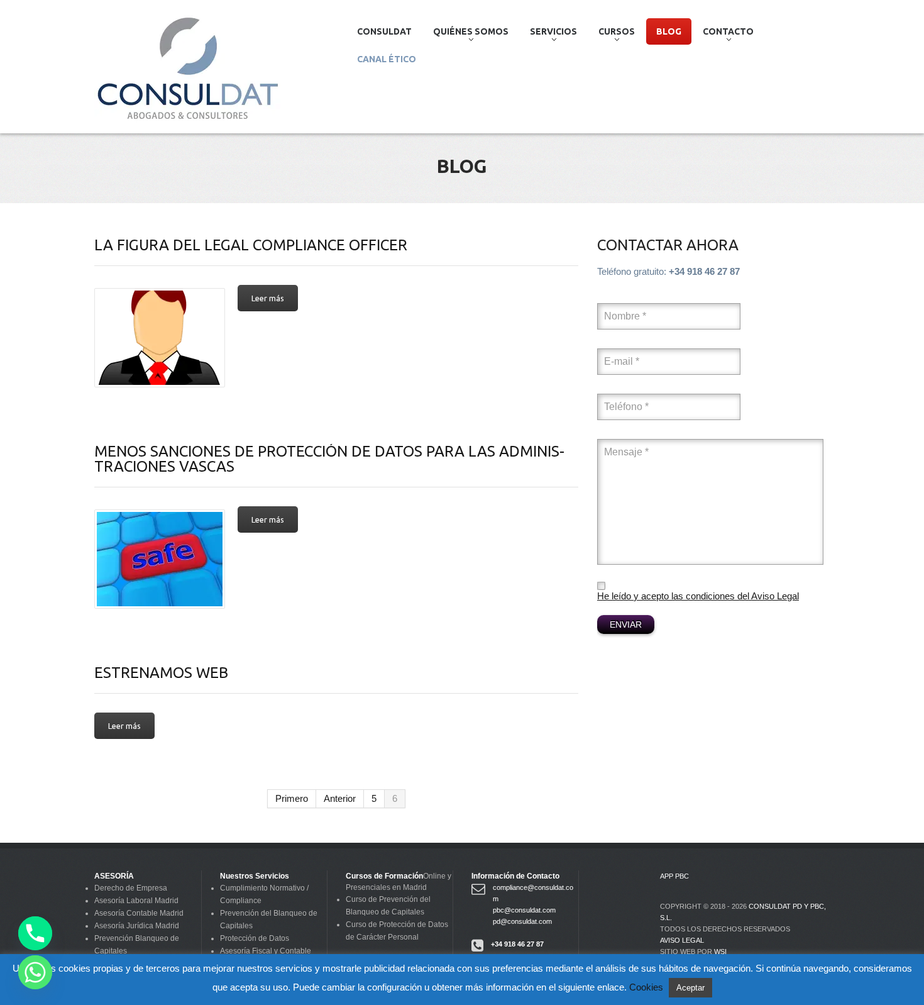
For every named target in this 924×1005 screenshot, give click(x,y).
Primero (291, 798)
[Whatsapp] (35, 972)
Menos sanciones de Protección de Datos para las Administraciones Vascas (329, 459)
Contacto (723, 35)
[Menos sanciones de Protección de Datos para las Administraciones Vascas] (160, 559)
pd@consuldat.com (522, 921)
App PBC (674, 876)
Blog (668, 31)
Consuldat (384, 31)
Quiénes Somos (466, 35)
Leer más (267, 298)
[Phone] (35, 933)
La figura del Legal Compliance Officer (250, 244)
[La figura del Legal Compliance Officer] (160, 338)
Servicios (548, 35)
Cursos (611, 35)
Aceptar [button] (690, 987)
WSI (720, 951)
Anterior (340, 798)
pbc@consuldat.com (524, 910)
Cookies (646, 987)
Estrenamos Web (161, 672)
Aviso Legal (682, 940)
